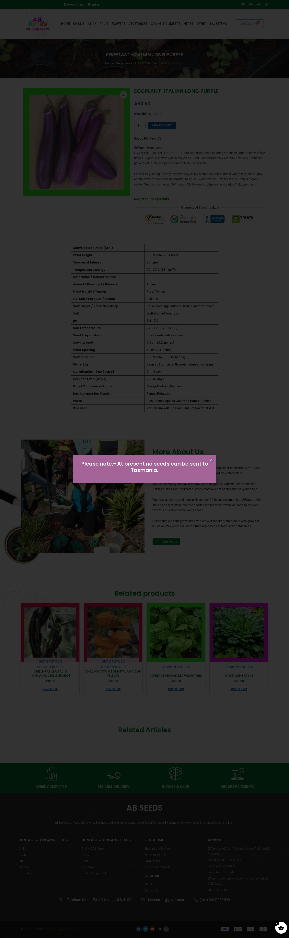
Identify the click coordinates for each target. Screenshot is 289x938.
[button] (210, 460)
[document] (144, 469)
